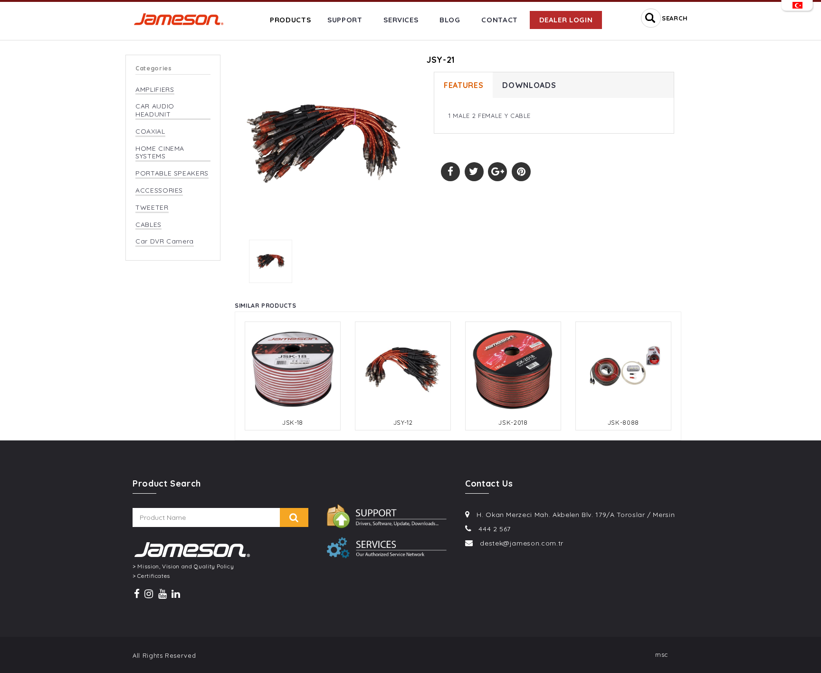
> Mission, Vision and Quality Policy (183, 566)
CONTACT (499, 19)
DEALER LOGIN (566, 19)
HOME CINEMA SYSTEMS (159, 153)
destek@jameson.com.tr (521, 543)
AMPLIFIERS (154, 90)
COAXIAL (150, 131)
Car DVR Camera (164, 241)
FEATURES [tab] (463, 85)
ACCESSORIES (159, 190)
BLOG (449, 19)
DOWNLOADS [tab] (529, 85)
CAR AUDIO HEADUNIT (154, 110)
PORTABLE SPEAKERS (172, 173)
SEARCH (675, 18)
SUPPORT (345, 19)
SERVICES (400, 19)
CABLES (148, 225)
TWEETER (152, 208)
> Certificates (151, 576)
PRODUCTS (290, 19)
